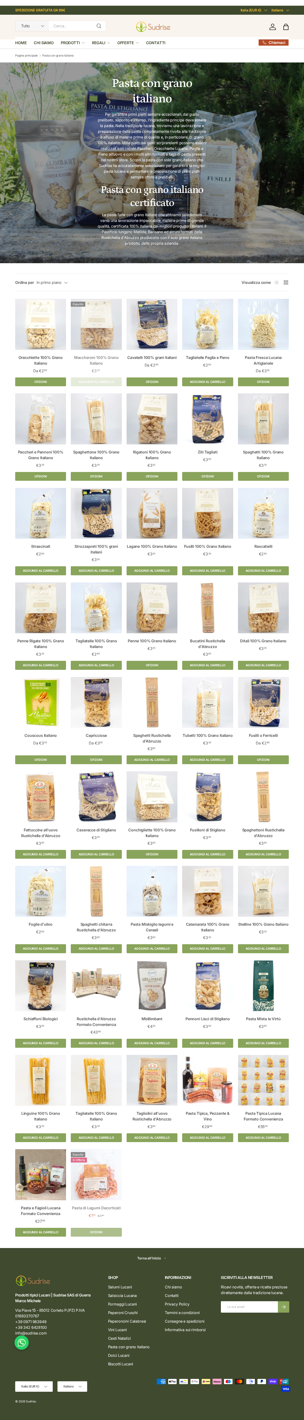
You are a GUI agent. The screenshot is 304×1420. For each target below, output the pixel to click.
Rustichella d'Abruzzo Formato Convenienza (96, 1021)
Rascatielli (263, 546)
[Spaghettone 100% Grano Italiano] (96, 418)
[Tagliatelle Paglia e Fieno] (207, 324)
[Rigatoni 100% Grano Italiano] (152, 418)
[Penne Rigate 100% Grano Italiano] (40, 607)
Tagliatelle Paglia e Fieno (207, 357)
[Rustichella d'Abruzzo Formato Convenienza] (96, 985)
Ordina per (24, 282)
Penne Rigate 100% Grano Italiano (40, 644)
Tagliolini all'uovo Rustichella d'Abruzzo (152, 1116)
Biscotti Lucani (120, 1364)
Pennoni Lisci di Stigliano (207, 1018)
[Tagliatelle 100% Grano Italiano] (96, 607)
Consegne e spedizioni (184, 1321)
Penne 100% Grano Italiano (152, 641)
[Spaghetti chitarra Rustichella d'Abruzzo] (96, 891)
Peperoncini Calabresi (127, 1321)
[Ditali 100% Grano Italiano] (263, 607)
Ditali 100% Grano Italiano (263, 641)
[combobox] (60, 26)
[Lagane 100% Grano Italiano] (152, 513)
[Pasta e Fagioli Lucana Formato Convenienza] (40, 1174)
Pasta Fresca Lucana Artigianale (263, 360)
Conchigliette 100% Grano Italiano (152, 833)
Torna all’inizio (149, 1258)
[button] (286, 27)
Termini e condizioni (182, 1312)
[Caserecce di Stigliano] (96, 796)
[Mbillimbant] (152, 985)
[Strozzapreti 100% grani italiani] (96, 513)
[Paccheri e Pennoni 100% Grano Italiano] (40, 418)
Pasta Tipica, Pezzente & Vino (208, 1116)
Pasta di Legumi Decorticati (96, 1208)
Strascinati (40, 546)
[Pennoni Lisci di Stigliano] (207, 985)
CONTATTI (156, 42)
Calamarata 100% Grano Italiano (208, 927)
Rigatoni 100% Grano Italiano (152, 455)
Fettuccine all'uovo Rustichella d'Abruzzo (40, 833)
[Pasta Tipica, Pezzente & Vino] (207, 1080)
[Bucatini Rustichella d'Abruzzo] (207, 607)
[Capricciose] (96, 702)
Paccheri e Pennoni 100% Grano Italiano (40, 455)
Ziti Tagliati (207, 452)
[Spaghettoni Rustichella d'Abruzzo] (263, 796)
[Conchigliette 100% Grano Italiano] (152, 796)
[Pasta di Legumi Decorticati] (96, 1174)
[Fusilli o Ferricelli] (263, 702)
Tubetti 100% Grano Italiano (208, 735)
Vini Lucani (117, 1329)
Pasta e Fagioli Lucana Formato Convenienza (40, 1211)
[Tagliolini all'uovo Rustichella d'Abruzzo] (152, 1080)
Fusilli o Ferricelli (263, 735)
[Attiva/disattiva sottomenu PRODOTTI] (83, 43)
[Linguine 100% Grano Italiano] (40, 1080)
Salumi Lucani (120, 1287)
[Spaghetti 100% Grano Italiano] (263, 418)
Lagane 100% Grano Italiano (152, 546)
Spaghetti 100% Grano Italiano (263, 455)
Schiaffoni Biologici (41, 1018)
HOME (21, 42)
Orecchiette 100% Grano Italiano (40, 360)
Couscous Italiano (40, 735)
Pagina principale (26, 55)
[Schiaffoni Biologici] (40, 985)
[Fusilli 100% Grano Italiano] (207, 513)
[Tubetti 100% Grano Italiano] (207, 702)
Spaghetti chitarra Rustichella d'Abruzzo (96, 927)
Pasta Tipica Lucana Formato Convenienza (263, 1116)
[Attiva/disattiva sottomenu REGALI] (108, 43)
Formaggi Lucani (122, 1304)
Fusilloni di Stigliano (207, 830)
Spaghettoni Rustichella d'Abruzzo (263, 833)
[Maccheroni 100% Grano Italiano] (96, 324)
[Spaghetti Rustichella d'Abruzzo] (152, 702)
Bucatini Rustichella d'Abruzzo (207, 644)
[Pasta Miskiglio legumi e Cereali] (152, 891)
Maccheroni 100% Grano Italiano (96, 360)
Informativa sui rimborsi (185, 1329)
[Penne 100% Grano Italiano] (152, 607)
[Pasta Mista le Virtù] (263, 985)
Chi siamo (173, 1287)
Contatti (172, 1295)
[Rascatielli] (263, 513)
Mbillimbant (152, 1018)
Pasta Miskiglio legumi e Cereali (152, 927)
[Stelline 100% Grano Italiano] (263, 891)
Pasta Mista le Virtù (263, 1018)
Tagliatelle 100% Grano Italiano (96, 644)
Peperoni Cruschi (123, 1312)
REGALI (98, 42)
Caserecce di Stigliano (96, 830)
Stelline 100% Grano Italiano (263, 924)
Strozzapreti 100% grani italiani (96, 549)
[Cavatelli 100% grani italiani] (152, 324)
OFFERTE (125, 42)
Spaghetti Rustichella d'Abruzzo (152, 738)
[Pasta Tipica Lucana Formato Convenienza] (263, 1080)
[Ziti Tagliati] (207, 418)
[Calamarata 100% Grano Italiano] (207, 891)
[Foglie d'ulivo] (40, 891)
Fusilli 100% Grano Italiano (207, 546)
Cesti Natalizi (119, 1338)
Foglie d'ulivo (40, 924)
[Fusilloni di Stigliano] (207, 796)
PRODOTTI (70, 42)
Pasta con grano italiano (58, 55)
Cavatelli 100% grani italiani (151, 357)
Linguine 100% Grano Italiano (40, 1116)
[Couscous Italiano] (40, 702)
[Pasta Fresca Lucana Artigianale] (263, 324)
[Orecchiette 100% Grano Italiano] (40, 324)
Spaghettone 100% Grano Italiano (96, 455)
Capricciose (96, 735)
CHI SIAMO (44, 42)
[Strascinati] (40, 513)
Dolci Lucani (118, 1355)
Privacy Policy (177, 1304)
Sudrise (31, 1401)
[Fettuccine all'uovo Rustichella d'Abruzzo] (40, 796)
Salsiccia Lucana (122, 1295)
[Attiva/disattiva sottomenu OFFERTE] (137, 43)
